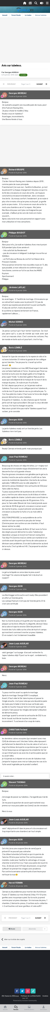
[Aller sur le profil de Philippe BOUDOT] (4, 234)
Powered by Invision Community (25, 1000)
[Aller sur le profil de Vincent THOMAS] (4, 784)
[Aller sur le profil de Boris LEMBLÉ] (4, 349)
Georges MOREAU (12, 72)
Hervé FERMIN (16, 883)
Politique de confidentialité (31, 996)
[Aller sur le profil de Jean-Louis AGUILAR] (4, 645)
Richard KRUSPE (16, 169)
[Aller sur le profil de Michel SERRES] (4, 323)
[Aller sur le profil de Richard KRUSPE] (4, 171)
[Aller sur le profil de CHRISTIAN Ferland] (4, 731)
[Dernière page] (46, 84)
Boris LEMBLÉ (15, 347)
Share (12, 929)
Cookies (45, 996)
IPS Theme (5, 996)
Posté (18, 96)
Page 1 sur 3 (26, 84)
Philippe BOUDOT (17, 233)
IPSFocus (15, 996)
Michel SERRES (16, 322)
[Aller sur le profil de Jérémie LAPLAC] (4, 289)
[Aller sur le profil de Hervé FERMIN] (4, 884)
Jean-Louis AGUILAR (19, 643)
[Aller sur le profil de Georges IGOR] (4, 421)
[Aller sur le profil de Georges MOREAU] (4, 94)
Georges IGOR (16, 419)
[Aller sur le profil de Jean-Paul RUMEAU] (4, 458)
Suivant (40, 84)
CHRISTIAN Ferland (18, 729)
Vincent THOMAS (17, 782)
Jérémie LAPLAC (17, 287)
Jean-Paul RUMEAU (18, 457)
